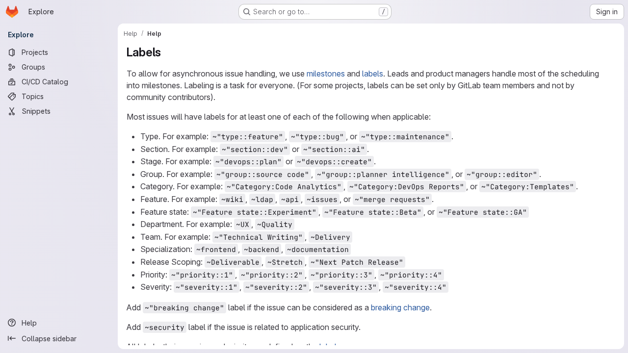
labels (372, 73)
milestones (326, 73)
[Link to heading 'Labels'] (167, 52)
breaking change (400, 307)
